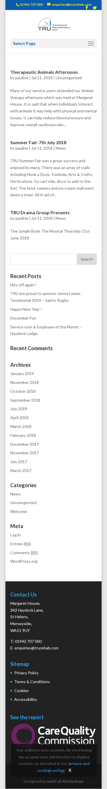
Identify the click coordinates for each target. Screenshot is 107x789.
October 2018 (23, 391)
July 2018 (18, 408)
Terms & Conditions (32, 681)
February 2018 (23, 435)
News (61, 148)
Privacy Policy (26, 672)
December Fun (23, 318)
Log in (15, 534)
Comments (24, 552)
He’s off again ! (23, 284)
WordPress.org (23, 561)
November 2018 (24, 382)
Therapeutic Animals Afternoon (44, 72)
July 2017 (18, 461)
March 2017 (20, 470)
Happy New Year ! (26, 309)
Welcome (18, 511)
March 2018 (20, 426)
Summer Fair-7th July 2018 (38, 142)
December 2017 (24, 444)
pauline (21, 77)
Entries (20, 543)
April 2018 (19, 417)
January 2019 (22, 373)
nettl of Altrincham (65, 781)
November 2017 (24, 452)
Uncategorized (69, 77)
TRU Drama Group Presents (40, 212)
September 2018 (25, 400)
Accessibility (25, 699)
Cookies (21, 690)
